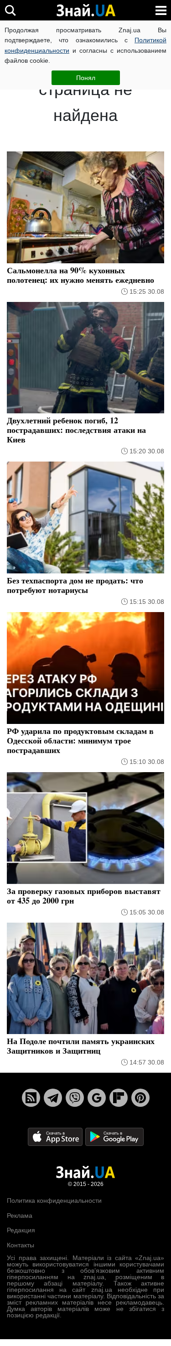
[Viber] (75, 1098)
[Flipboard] (118, 1098)
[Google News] (97, 1098)
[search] (10, 10)
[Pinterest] (140, 1098)
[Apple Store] (56, 1136)
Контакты (20, 1245)
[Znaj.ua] (86, 10)
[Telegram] (53, 1098)
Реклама (19, 1215)
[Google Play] (114, 1136)
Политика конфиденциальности (54, 1200)
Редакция (21, 1230)
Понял (85, 77)
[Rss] (31, 1098)
